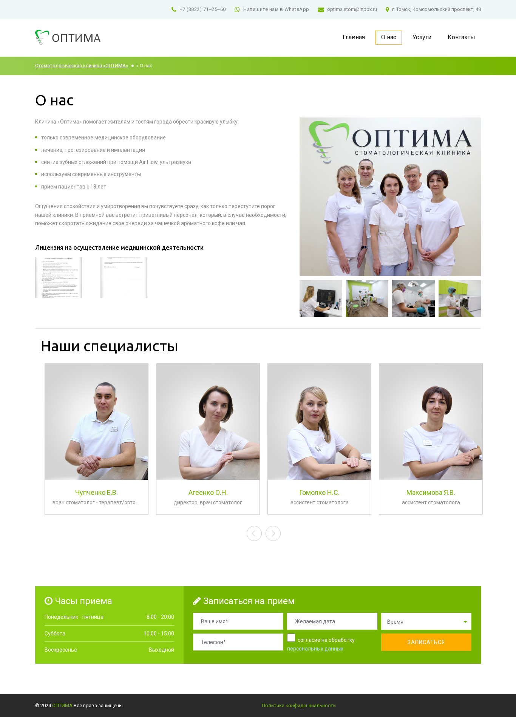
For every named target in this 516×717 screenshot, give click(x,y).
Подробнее (96, 488)
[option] (96, 442)
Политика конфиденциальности (299, 705)
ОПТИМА (62, 705)
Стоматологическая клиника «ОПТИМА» (81, 65)
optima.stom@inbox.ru (352, 9)
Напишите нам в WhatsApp (276, 9)
